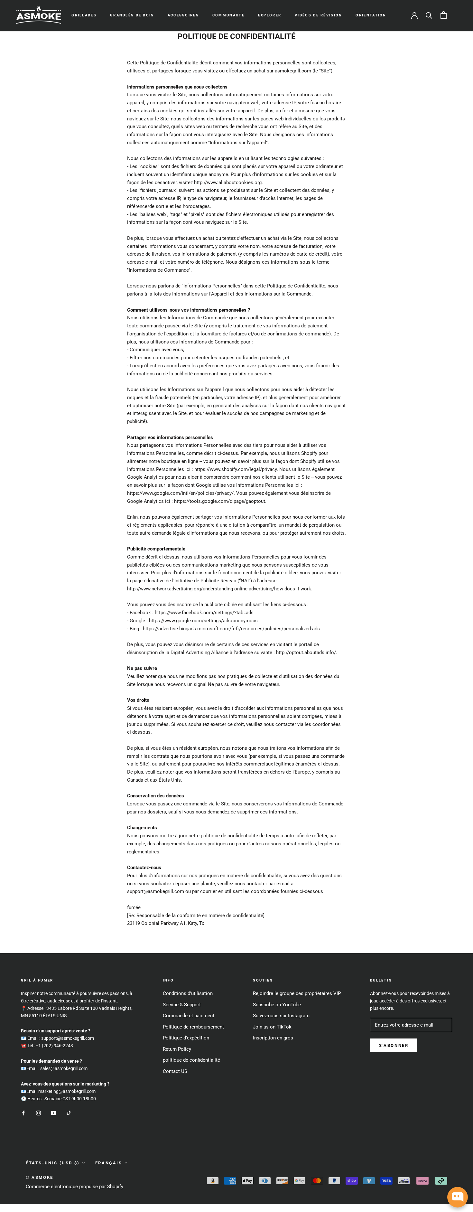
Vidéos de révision (318, 15)
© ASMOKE (39, 1177)
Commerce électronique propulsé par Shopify (74, 1186)
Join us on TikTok (272, 1027)
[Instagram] (38, 1113)
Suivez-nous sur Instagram (281, 1016)
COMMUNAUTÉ (228, 15)
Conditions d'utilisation (188, 993)
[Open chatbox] (457, 1197)
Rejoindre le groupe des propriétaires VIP (297, 993)
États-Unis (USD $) (53, 1162)
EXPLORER (269, 15)
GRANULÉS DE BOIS (132, 15)
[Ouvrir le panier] (444, 15)
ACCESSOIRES (183, 15)
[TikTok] (68, 1113)
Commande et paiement (188, 1016)
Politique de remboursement (193, 1027)
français (108, 1162)
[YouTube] (53, 1113)
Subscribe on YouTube (277, 1005)
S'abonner (393, 1045)
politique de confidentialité (191, 1060)
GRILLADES (84, 15)
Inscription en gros (273, 1038)
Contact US (175, 1071)
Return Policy (177, 1049)
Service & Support (182, 1005)
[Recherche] (429, 15)
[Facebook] (23, 1113)
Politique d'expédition (186, 1038)
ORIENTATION (371, 15)
